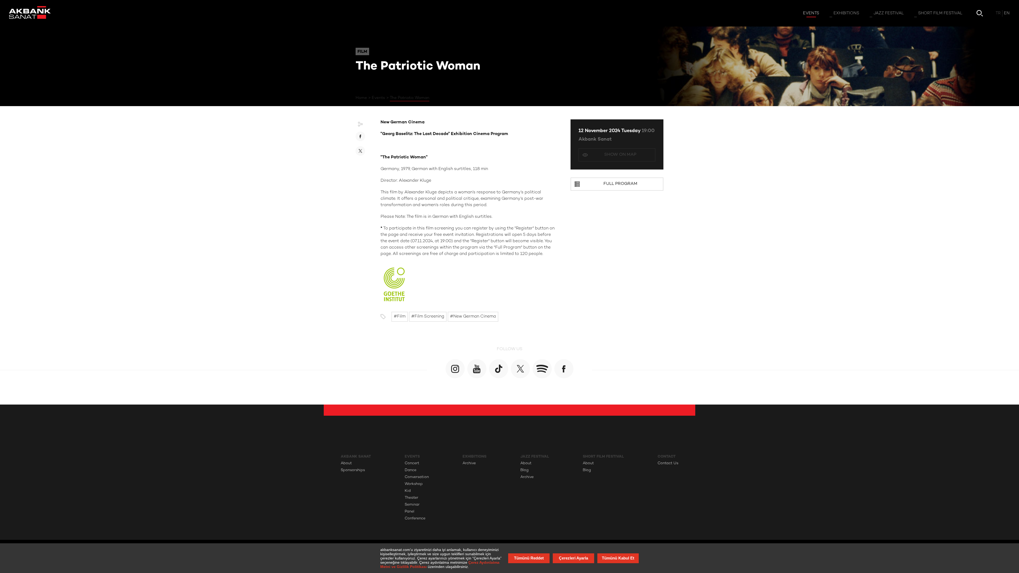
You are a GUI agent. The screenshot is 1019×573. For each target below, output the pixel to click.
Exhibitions (474, 456)
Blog (524, 470)
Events (378, 98)
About (346, 463)
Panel (409, 512)
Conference (415, 518)
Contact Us (668, 463)
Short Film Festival (603, 456)
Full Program (620, 184)
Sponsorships (353, 470)
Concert (412, 463)
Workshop (414, 484)
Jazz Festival (534, 456)
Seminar (412, 505)
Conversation (417, 477)
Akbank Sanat (595, 139)
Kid (408, 491)
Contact (667, 456)
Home (361, 98)
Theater (411, 498)
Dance (410, 470)
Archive (469, 463)
